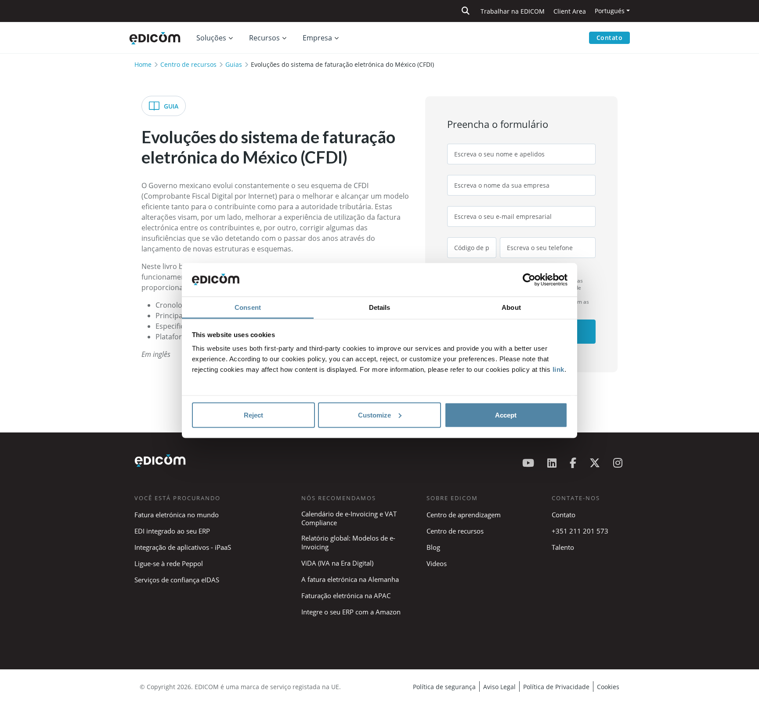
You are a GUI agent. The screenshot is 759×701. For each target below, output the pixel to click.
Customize (374, 414)
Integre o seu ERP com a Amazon (351, 611)
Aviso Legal (499, 687)
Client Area (569, 11)
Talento (563, 547)
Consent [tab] (248, 307)
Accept (506, 414)
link (558, 369)
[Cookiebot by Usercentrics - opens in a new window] (529, 280)
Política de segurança (444, 687)
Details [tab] (379, 307)
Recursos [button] (264, 38)
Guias (233, 64)
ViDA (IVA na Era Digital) (337, 563)
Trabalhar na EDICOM (513, 11)
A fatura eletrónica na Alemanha (350, 579)
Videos (436, 563)
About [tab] (511, 307)
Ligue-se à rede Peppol (168, 563)
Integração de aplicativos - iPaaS (182, 547)
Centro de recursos (188, 64)
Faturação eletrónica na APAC (345, 595)
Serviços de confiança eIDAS (176, 579)
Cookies (608, 687)
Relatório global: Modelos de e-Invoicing (348, 542)
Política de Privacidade (556, 687)
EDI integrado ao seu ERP (172, 531)
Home (143, 64)
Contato (609, 37)
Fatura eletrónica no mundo (176, 514)
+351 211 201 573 (580, 531)
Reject (253, 414)
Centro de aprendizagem (463, 514)
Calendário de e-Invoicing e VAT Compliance (349, 518)
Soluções (211, 38)
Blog (433, 547)
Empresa (317, 38)
